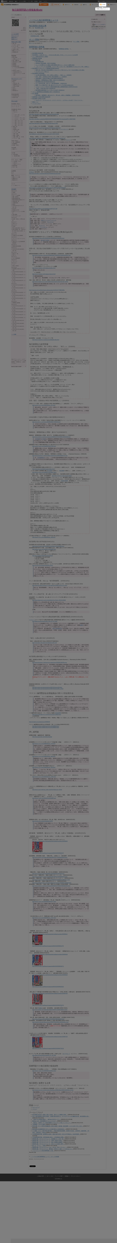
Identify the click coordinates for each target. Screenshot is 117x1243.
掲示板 (103, 4)
